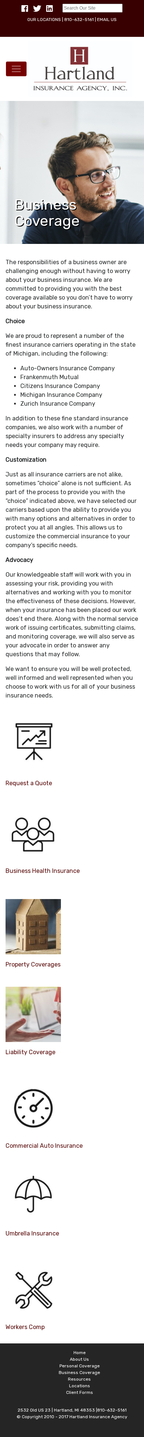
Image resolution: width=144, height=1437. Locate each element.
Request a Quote (29, 783)
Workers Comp (25, 1327)
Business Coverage (79, 1372)
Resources (79, 1379)
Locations (79, 1385)
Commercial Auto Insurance (44, 1145)
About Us (79, 1359)
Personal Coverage (79, 1365)
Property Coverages (33, 964)
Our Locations (44, 19)
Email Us (107, 19)
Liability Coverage (30, 1052)
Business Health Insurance (43, 870)
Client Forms (79, 1392)
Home (79, 1352)
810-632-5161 (79, 19)
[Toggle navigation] (16, 69)
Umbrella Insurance (32, 1233)
